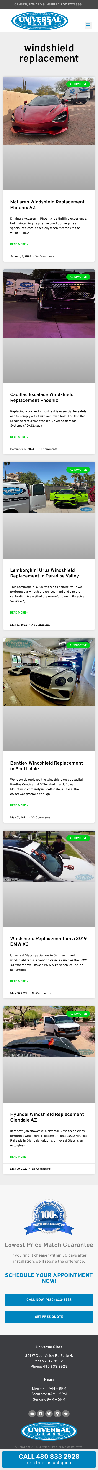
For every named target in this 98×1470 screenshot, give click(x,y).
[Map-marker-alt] (57, 1413)
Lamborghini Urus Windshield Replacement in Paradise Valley (44, 573)
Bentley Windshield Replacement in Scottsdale (46, 766)
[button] (88, 25)
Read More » (19, 244)
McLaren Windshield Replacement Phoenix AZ (47, 205)
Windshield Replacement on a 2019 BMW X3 (48, 942)
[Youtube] (32, 1413)
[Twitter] (49, 1413)
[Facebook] (40, 1413)
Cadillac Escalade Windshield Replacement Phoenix (42, 398)
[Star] (66, 1413)
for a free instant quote (49, 1459)
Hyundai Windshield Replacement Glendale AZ (47, 1117)
